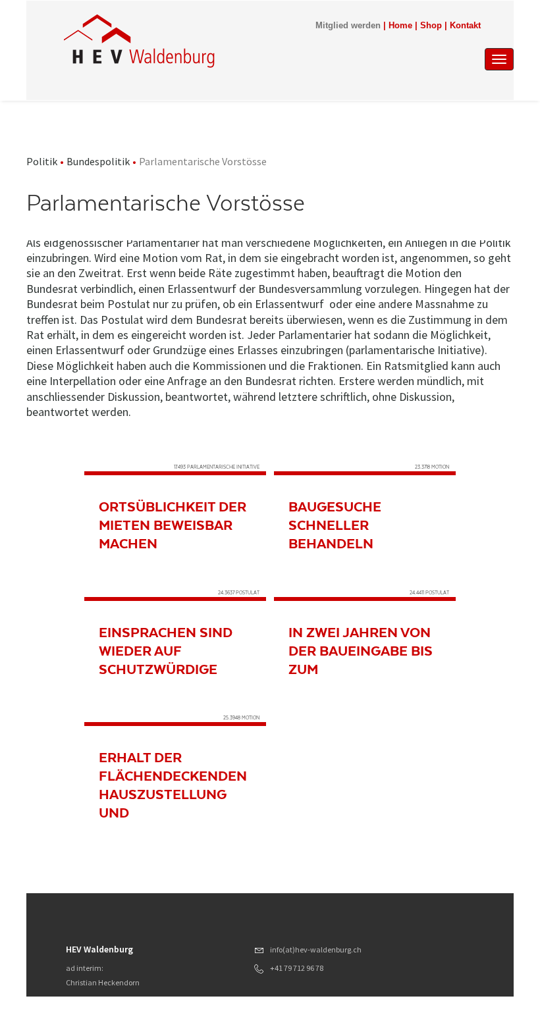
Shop (431, 25)
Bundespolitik (98, 161)
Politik (41, 161)
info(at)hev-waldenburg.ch (316, 949)
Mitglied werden (348, 25)
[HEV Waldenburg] (203, 41)
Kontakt (465, 25)
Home (400, 25)
